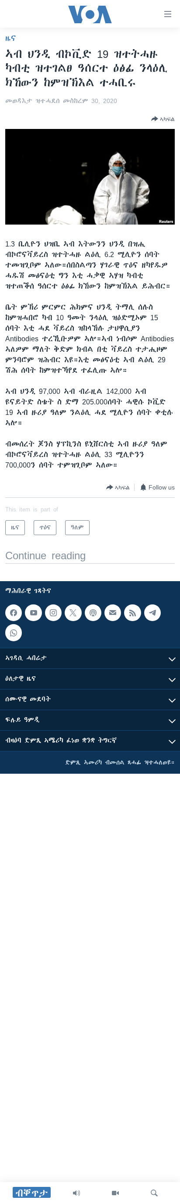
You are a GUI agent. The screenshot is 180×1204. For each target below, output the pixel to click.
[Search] (154, 1193)
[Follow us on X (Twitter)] (73, 612)
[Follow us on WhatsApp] (13, 633)
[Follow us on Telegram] (152, 612)
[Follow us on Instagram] (53, 612)
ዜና (10, 38)
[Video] (115, 1193)
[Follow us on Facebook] (13, 612)
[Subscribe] (112, 612)
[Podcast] (93, 612)
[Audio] (76, 1193)
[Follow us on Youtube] (33, 612)
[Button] (163, 119)
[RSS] (132, 612)
